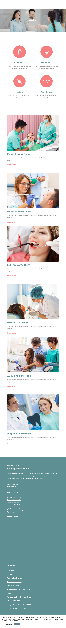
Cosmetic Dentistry (14, 582)
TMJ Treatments (13, 601)
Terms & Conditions (9, 621)
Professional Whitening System (19, 589)
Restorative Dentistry (15, 578)
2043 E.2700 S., (17, 497)
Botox (9, 593)
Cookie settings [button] (7, 624)
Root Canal (11, 574)
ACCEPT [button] (17, 624)
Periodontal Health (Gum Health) (19, 597)
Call (8, 504)
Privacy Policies (59, 619)
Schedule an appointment (17, 608)
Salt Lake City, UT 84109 (14, 500)
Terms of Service (12, 484)
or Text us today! (14, 504)
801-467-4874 (16, 502)
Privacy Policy (11, 486)
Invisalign (10, 570)
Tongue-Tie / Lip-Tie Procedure (19, 604)
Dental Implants (13, 586)
